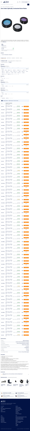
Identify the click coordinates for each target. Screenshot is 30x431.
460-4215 (2, 138)
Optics (4, 6)
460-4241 (2, 199)
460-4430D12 (3, 283)
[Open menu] (1, 2)
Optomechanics (3, 411)
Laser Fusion (17, 412)
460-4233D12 (3, 183)
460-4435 (2, 302)
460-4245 (2, 206)
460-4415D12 (3, 257)
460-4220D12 (3, 148)
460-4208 (2, 122)
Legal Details (2, 419)
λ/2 (2, 78)
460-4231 (2, 170)
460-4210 (2, 128)
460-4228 (2, 161)
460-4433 (2, 296)
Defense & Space (18, 407)
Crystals (2, 407)
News (16, 423)
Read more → (4, 41)
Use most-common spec (4, 62)
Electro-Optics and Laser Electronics (6, 408)
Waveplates (11, 6)
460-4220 (2, 145)
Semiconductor (18, 410)
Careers (17, 425)
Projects (17, 420)
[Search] (28, 4)
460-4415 (2, 254)
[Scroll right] (28, 382)
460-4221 (2, 151)
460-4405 (2, 228)
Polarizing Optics (7, 6)
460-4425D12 (3, 273)
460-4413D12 (3, 251)
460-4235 (2, 186)
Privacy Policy (2, 420)
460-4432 (2, 289)
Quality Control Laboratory (19, 421)
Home (1, 6)
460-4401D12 (3, 225)
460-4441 (2, 315)
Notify (26, 132)
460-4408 (2, 238)
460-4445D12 (3, 325)
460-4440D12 (3, 312)
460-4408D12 (3, 241)
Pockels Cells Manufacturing (19, 419)
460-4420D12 (3, 264)
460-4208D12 (3, 125)
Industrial (17, 411)
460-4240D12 (3, 196)
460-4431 (2, 286)
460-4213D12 (3, 135)
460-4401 (2, 222)
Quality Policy (2, 421)
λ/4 (4, 78)
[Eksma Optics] (6, 2)
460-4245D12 (3, 209)
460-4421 (2, 267)
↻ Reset (10, 62)
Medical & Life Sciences (19, 409)
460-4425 (2, 270)
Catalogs (17, 424)
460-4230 (2, 164)
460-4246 (2, 212)
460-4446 (2, 328)
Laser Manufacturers (18, 408)
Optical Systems (3, 409)
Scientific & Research (18, 413)
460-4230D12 (3, 167)
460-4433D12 (3, 299)
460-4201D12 (3, 109)
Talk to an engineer (18, 422)
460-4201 (2, 106)
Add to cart (26, 106)
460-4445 (2, 322)
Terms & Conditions (3, 422)
